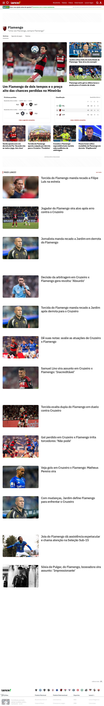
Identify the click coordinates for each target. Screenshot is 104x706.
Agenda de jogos (16, 36)
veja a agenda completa (27, 120)
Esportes (77, 695)
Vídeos (70, 3)
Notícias (5, 36)
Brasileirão (56, 3)
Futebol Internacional (60, 695)
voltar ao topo (95, 681)
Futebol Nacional (40, 695)
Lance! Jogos (89, 3)
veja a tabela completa (78, 120)
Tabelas (64, 3)
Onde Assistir (79, 3)
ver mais (98, 172)
